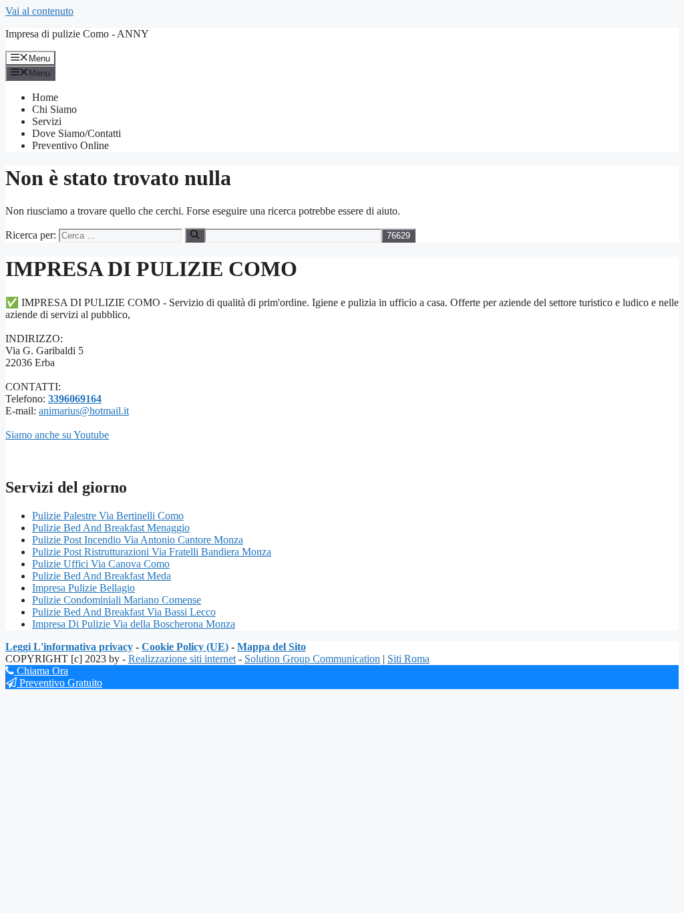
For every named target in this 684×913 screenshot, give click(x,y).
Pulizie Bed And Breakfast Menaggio (111, 527)
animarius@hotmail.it (84, 410)
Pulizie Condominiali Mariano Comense (116, 600)
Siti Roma (408, 658)
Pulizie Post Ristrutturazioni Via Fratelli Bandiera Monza (151, 551)
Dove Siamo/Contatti (76, 133)
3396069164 (75, 398)
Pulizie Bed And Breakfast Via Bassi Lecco (124, 612)
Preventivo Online (70, 145)
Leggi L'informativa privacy (69, 646)
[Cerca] (194, 235)
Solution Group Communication (312, 658)
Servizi (46, 121)
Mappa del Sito (271, 646)
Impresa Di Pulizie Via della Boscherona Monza (133, 624)
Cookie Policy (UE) (185, 646)
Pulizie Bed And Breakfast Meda (101, 575)
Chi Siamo (54, 109)
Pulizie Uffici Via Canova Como (101, 563)
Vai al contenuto (39, 11)
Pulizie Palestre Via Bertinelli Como (108, 515)
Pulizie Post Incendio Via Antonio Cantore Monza (137, 539)
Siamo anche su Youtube (57, 434)
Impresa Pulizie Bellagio (83, 588)
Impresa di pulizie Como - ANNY (77, 33)
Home (45, 97)
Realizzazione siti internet (182, 658)
